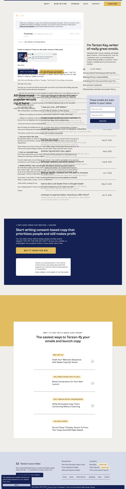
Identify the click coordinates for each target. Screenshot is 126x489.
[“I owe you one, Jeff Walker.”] (76, 108)
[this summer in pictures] (99, 85)
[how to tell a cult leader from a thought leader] (76, 185)
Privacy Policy (52, 487)
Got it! (16, 485)
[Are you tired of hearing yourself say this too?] (99, 73)
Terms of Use (70, 487)
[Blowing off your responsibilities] (99, 77)
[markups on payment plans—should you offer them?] (76, 196)
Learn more (6, 481)
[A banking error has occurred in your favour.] (99, 81)
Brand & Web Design (83, 487)
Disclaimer (61, 487)
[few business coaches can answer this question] (99, 89)
